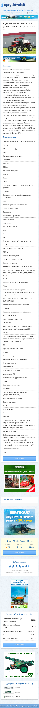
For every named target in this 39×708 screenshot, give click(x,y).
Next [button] (34, 43)
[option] (19, 43)
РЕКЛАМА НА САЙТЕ (8, 706)
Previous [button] (4, 43)
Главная (3, 10)
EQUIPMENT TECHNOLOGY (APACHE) (20, 10)
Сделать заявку (19, 458)
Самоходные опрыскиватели (11, 13)
